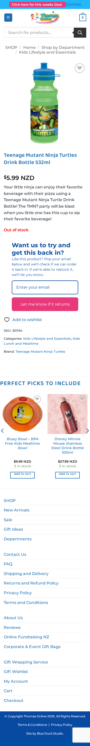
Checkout (14, 700)
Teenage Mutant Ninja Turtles (40, 351)
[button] (8, 17)
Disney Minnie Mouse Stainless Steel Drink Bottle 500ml (67, 445)
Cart (8, 690)
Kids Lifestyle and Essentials (47, 52)
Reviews (12, 627)
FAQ (8, 564)
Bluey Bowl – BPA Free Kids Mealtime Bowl (22, 443)
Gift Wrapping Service (26, 662)
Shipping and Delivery (26, 573)
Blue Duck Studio (50, 733)
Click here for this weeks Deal (37, 4)
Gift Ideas (13, 529)
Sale (8, 519)
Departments (18, 539)
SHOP (11, 47)
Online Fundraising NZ (26, 637)
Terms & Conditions (32, 725)
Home (29, 47)
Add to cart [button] (22, 474)
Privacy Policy (18, 592)
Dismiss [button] (73, 4)
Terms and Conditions (26, 602)
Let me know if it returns (45, 304)
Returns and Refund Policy (31, 583)
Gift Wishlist (16, 671)
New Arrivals (16, 510)
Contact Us (15, 554)
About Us (13, 617)
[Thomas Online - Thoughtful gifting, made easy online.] (45, 17)
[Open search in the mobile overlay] (45, 33)
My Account (16, 681)
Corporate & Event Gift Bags (32, 646)
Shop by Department (63, 47)
